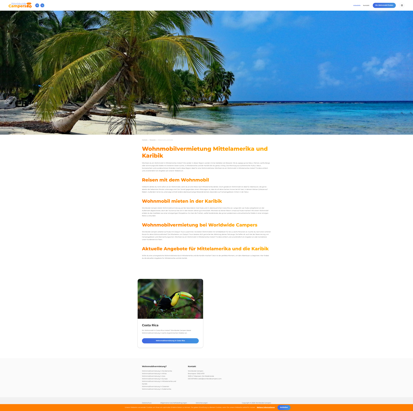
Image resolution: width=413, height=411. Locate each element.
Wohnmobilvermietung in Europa (154, 379)
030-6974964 (193, 379)
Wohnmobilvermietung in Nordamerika (157, 371)
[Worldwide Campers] (20, 5)
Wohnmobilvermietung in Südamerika (156, 389)
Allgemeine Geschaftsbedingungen (173, 403)
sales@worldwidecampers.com (210, 379)
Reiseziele (357, 5)
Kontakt (366, 5)
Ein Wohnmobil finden (384, 5)
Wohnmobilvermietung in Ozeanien (155, 386)
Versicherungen (202, 403)
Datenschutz (147, 403)
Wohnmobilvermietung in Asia (153, 376)
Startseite (144, 140)
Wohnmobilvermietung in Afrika (154, 374)
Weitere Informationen (266, 407)
